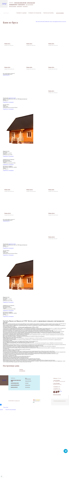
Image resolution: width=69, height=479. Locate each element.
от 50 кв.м (64, 21)
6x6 (43, 21)
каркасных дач (12, 98)
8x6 (46, 21)
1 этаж (50, 21)
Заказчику (19, 6)
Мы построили (29, 4)
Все (36, 21)
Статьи (26, 383)
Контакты (25, 6)
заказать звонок (57, 394)
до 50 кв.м (60, 21)
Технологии (28, 381)
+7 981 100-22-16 (48, 13)
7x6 (45, 21)
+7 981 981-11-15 (34, 13)
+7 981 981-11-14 (21, 13)
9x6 (48, 21)
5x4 (40, 21)
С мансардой (54, 21)
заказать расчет (6, 75)
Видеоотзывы (12, 6)
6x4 (41, 21)
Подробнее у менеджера (8, 102)
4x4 (38, 21)
